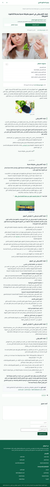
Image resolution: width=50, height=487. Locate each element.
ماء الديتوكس (25, 145)
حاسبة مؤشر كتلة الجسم (19, 463)
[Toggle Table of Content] (6, 64)
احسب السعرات (35, 25)
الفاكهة (18, 236)
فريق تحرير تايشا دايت (41, 30)
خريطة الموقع (21, 479)
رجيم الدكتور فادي (43, 2)
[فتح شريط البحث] (3, 2)
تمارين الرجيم (22, 460)
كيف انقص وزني (42, 67)
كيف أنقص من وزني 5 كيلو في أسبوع (38, 72)
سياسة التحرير (27, 389)
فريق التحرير (21, 389)
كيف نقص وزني (43, 79)
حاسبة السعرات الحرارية (44, 463)
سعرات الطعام (14, 25)
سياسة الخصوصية (45, 476)
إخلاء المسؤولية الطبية (36, 389)
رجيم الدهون (46, 460)
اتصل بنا (47, 479)
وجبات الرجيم (46, 456)
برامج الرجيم (44, 395)
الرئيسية (48, 9)
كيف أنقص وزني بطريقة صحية (40, 70)
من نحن (47, 469)
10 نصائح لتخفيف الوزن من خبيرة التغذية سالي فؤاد (28, 196)
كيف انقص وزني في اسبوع (40, 74)
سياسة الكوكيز (21, 476)
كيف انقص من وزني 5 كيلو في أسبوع (38, 77)
